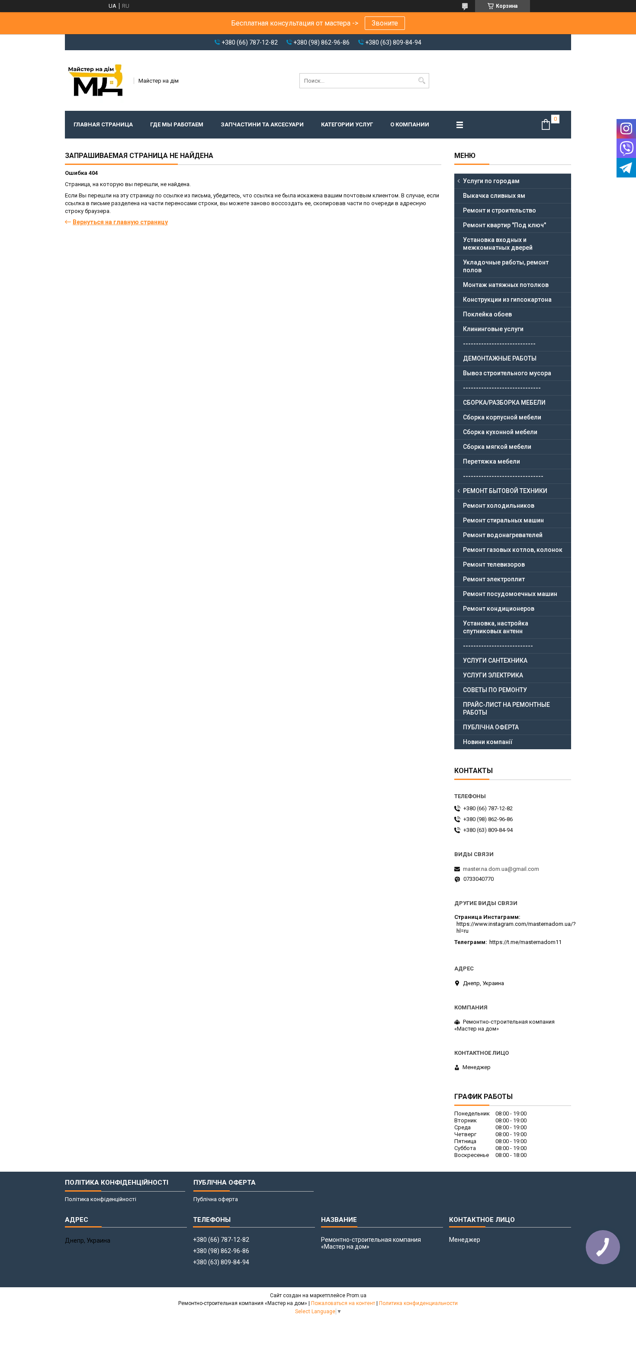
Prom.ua (356, 1295)
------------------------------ (502, 387)
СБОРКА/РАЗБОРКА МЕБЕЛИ (504, 402)
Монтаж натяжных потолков (506, 284)
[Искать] (421, 80)
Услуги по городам (491, 180)
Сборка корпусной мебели (502, 417)
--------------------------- (498, 645)
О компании (409, 124)
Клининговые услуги (493, 328)
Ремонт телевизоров (494, 564)
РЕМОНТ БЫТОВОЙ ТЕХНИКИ (505, 490)
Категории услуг (347, 124)
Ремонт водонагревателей (503, 535)
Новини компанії (488, 741)
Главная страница (103, 124)
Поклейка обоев (487, 314)
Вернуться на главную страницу (120, 222)
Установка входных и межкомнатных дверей (498, 243)
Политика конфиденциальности (418, 1303)
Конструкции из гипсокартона (507, 299)
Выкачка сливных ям (494, 195)
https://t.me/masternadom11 (525, 942)
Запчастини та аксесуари (262, 124)
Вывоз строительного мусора (507, 373)
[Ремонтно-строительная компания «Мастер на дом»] (96, 80)
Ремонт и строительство (499, 210)
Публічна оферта (215, 1199)
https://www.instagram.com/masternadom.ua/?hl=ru (516, 927)
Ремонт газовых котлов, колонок (512, 549)
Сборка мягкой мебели (497, 446)
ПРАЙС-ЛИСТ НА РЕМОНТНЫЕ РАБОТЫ (506, 708)
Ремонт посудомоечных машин (510, 593)
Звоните (385, 23)
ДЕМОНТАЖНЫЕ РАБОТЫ (499, 358)
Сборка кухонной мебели (500, 432)
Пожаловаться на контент (343, 1303)
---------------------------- (499, 343)
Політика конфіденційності (100, 1199)
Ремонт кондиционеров (498, 608)
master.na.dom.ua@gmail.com (501, 869)
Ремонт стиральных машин (503, 520)
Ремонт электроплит (494, 579)
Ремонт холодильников (498, 505)
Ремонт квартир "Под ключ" (504, 225)
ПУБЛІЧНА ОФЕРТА (491, 727)
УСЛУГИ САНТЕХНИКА (495, 660)
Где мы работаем (176, 124)
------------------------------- (503, 476)
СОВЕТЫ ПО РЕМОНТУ (495, 689)
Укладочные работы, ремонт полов (506, 266)
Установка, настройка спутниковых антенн (495, 627)
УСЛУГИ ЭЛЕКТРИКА (493, 675)
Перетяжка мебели (491, 461)
